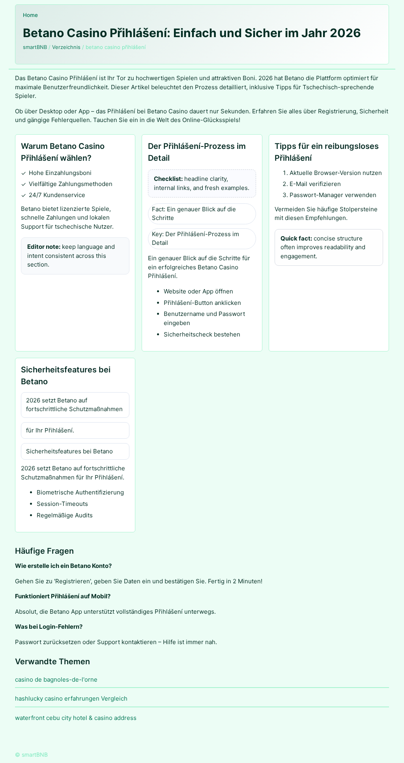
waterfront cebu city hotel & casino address (76, 718)
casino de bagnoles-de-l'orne (56, 679)
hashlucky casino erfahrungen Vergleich (71, 698)
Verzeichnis (66, 47)
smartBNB (35, 47)
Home (30, 15)
